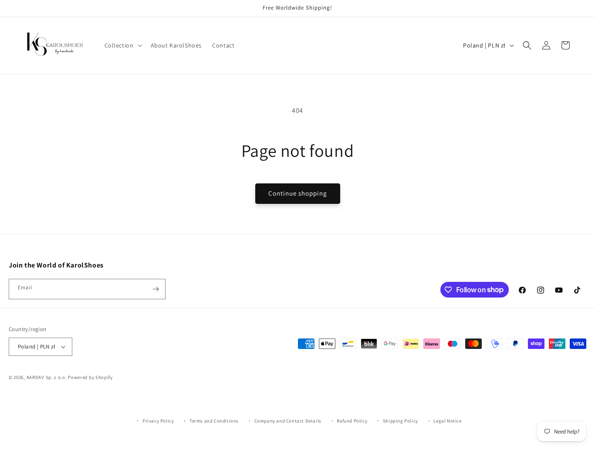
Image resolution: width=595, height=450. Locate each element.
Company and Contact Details (287, 421)
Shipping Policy (400, 421)
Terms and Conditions (214, 421)
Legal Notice (447, 421)
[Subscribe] (155, 289)
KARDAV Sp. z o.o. (47, 377)
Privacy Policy (158, 421)
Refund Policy (352, 421)
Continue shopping (297, 193)
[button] (122, 45)
